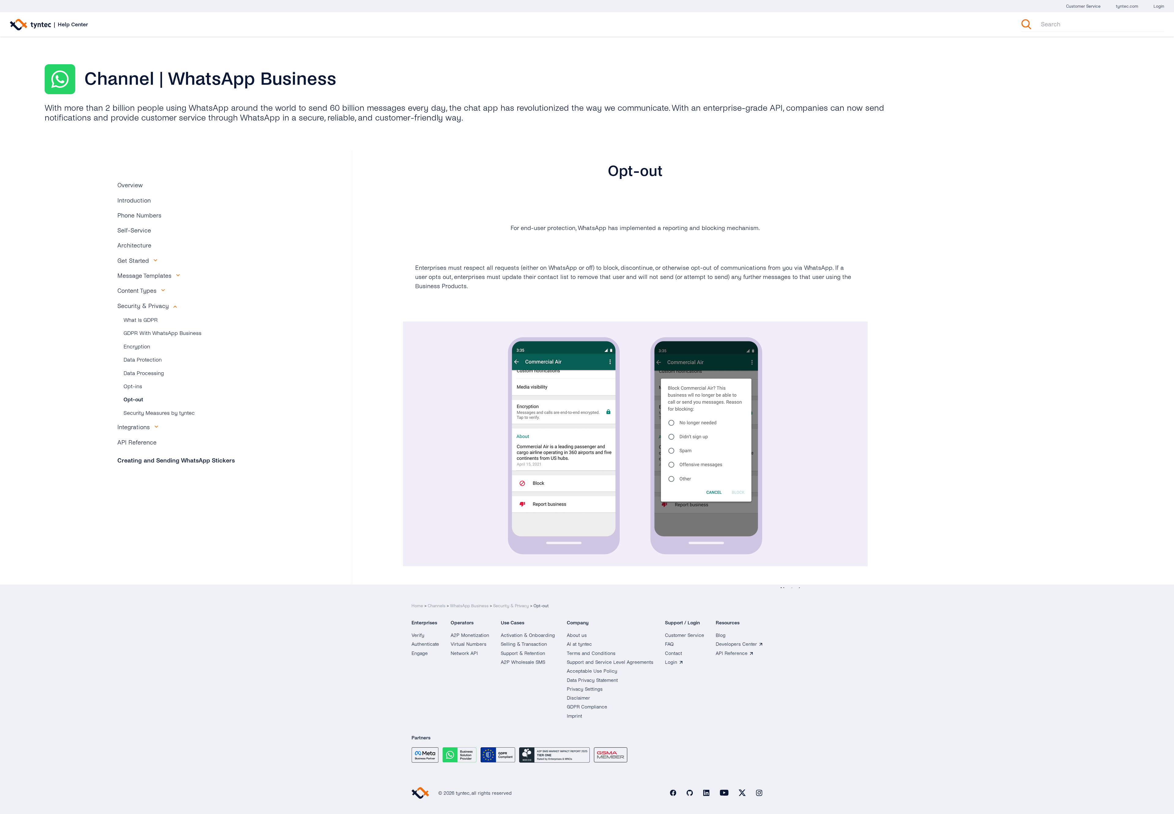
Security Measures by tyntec (159, 413)
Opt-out (133, 400)
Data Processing (144, 373)
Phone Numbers (139, 215)
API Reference (137, 442)
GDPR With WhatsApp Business (162, 333)
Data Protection (143, 360)
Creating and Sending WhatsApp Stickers (176, 460)
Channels (436, 606)
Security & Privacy (511, 606)
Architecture (134, 245)
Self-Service (134, 230)
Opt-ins (133, 386)
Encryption (137, 347)
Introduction (134, 200)
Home (417, 606)
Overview (130, 185)
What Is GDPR (141, 320)
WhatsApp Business (469, 606)
